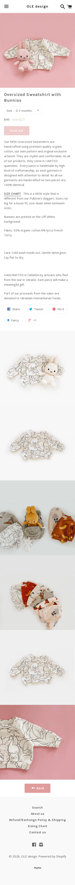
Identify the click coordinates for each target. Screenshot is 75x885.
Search (37, 807)
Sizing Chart (37, 826)
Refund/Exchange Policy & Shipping (37, 820)
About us (37, 814)
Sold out (16, 130)
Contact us (37, 832)
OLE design (37, 6)
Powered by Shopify (52, 856)
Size (9, 111)
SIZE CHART (12, 194)
